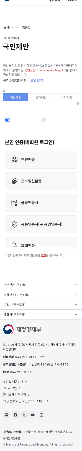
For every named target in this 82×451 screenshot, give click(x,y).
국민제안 (26, 27)
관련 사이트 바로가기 (15, 314)
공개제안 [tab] (41, 97)
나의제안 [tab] (66, 97)
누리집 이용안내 (13, 382)
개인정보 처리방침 (12, 431)
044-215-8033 (20, 372)
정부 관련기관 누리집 (15, 284)
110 (43, 364)
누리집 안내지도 (63, 431)
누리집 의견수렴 (11, 438)
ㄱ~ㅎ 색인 (10, 388)
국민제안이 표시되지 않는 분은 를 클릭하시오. (34, 255)
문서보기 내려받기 (14, 394)
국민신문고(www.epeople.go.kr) (45, 70)
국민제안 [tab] (15, 97)
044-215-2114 (25, 357)
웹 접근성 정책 (45, 431)
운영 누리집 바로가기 (15, 304)
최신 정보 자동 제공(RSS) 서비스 (24, 401)
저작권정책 (30, 431)
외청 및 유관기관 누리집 (16, 294)
